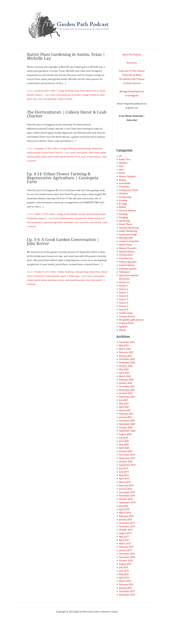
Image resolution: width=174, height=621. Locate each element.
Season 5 (123, 299)
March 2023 (125, 349)
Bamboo (123, 162)
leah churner (75, 157)
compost (30, 280)
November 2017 (127, 526)
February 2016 (126, 584)
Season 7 (123, 306)
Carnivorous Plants (128, 190)
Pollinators (124, 272)
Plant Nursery (126, 258)
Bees (121, 169)
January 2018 (125, 519)
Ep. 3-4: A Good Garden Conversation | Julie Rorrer (63, 241)
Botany (122, 180)
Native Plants (79, 91)
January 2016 (125, 588)
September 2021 (127, 396)
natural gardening (72, 280)
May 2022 (124, 369)
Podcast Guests (48, 153)
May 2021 (124, 403)
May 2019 (124, 475)
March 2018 (125, 512)
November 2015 (127, 594)
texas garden (97, 280)
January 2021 (125, 417)
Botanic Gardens (127, 176)
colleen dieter (94, 153)
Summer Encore (127, 316)
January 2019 (125, 489)
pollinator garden (128, 268)
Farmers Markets (70, 214)
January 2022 (125, 383)
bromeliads (125, 183)
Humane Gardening (129, 227)
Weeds (122, 330)
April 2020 (124, 448)
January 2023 (125, 355)
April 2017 (124, 540)
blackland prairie (67, 218)
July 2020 (123, 437)
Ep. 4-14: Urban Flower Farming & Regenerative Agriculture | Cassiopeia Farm (62, 178)
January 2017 (125, 550)
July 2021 (123, 400)
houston (60, 280)
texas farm (84, 222)
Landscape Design (84, 148)
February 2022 (126, 379)
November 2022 (127, 362)
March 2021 (125, 410)
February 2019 (126, 485)
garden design (41, 157)
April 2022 (124, 372)
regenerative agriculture (53, 222)
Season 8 (38, 95)
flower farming (94, 218)
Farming (81, 214)
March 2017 (125, 543)
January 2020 (125, 451)
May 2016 (124, 574)
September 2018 (127, 502)
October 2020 (126, 427)
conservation (76, 95)
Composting (125, 197)
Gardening (69, 91)
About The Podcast (131, 54)
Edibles (61, 272)
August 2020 (125, 434)
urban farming (95, 222)
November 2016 (127, 557)
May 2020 (124, 444)
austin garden (82, 153)
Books (122, 173)
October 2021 (126, 393)
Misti (53, 91)
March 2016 (125, 581)
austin (52, 95)
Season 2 (123, 289)
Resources (132, 62)
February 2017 (126, 546)
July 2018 (123, 506)
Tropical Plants (126, 323)
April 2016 (124, 577)
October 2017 (126, 529)
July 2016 (123, 567)
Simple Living (74, 276)
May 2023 (124, 345)
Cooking (123, 200)
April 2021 (124, 407)
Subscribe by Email (131, 75)
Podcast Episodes (34, 153)
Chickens (123, 193)
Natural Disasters (128, 248)
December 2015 (127, 591)
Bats (121, 166)
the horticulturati (93, 157)
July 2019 (123, 468)
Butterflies (124, 186)
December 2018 (127, 492)
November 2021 (127, 390)
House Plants (125, 224)
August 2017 (125, 533)
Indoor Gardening (128, 231)
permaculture (37, 222)
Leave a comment (65, 99)
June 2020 (124, 441)
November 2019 (127, 458)
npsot (35, 99)
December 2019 (127, 454)
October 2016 (126, 560)
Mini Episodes (126, 237)
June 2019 (124, 471)
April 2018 (124, 509)
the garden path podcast (131, 319)
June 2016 (124, 570)
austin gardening (63, 95)
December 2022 (127, 359)
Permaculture (32, 218)
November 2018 (127, 495)
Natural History (92, 91)
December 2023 (127, 342)
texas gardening (50, 99)
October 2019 (126, 461)
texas (40, 99)
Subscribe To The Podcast (132, 71)
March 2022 (125, 376)
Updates (123, 326)
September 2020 (127, 430)
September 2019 (127, 465)
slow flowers (69, 222)
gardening (65, 157)
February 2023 (126, 352)
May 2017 (124, 536)
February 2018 (126, 516)
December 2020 (127, 420)
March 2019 (125, 482)
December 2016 (127, 553)
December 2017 (127, 523)
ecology (85, 95)
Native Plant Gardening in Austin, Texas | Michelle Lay (66, 56)
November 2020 (127, 424)
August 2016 (125, 564)
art (120, 156)
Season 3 (64, 276)
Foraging (123, 217)
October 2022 (126, 366)
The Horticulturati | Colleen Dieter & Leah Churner (66, 114)
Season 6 (123, 302)
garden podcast (53, 157)
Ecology (61, 91)
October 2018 (126, 499)
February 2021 (126, 413)
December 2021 (127, 386)
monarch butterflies (129, 241)
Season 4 (42, 218)
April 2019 (124, 478)
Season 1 (123, 285)
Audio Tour (124, 159)
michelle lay (94, 95)
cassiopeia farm (80, 218)
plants (82, 280)
